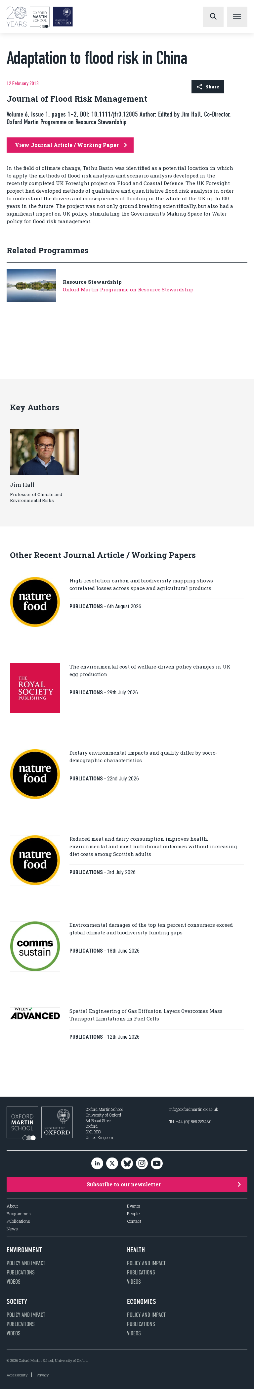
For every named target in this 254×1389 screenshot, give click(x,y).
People (133, 1214)
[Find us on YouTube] (157, 1163)
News (12, 1229)
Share (212, 86)
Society (17, 1301)
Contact (134, 1221)
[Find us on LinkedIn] (97, 1163)
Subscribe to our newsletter (124, 1184)
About (12, 1206)
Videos (14, 1282)
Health (136, 1250)
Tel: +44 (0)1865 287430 (190, 1121)
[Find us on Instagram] (142, 1163)
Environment (24, 1250)
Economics (141, 1301)
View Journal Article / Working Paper (67, 144)
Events (133, 1206)
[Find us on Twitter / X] (112, 1163)
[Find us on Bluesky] (127, 1163)
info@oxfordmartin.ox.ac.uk (193, 1109)
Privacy (43, 1374)
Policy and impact (26, 1263)
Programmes (19, 1214)
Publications (18, 1221)
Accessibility (17, 1374)
